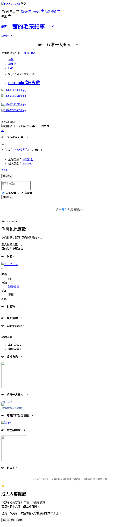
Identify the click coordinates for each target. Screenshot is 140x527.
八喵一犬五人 (7, 402)
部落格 (12, 64)
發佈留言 (7, 197)
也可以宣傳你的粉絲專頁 (11, 408)
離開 (19, 520)
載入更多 (7, 176)
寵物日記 (29, 53)
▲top (4, 169)
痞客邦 (18, 149)
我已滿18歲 (8, 520)
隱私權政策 (89, 479)
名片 (11, 68)
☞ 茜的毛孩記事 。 (28, 26)
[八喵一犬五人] (2, 404)
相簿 (11, 59)
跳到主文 (6, 36)
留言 (25, 149)
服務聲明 (102, 479)
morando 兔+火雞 (24, 82)
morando (27, 163)
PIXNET (44, 479)
